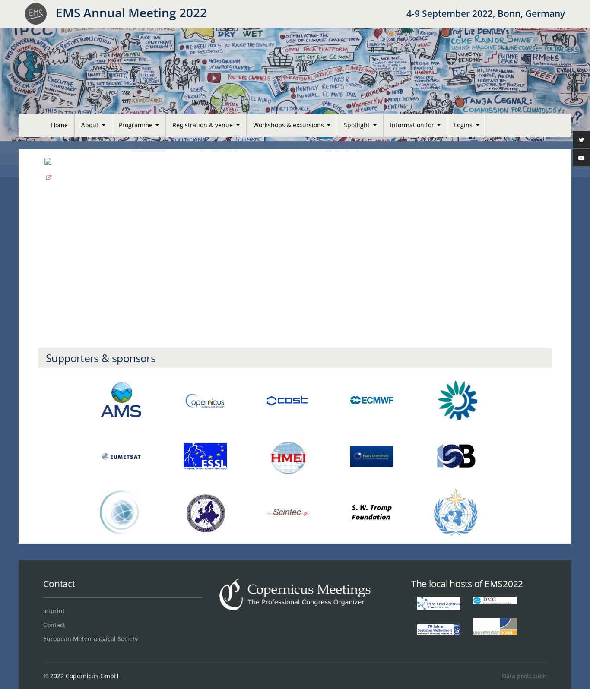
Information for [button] (413, 125)
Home (59, 125)
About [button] (90, 125)
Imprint (54, 611)
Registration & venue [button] (203, 125)
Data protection (524, 676)
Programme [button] (136, 125)
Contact (54, 625)
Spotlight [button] (357, 125)
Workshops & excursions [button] (289, 125)
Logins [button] (464, 125)
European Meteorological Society (90, 639)
